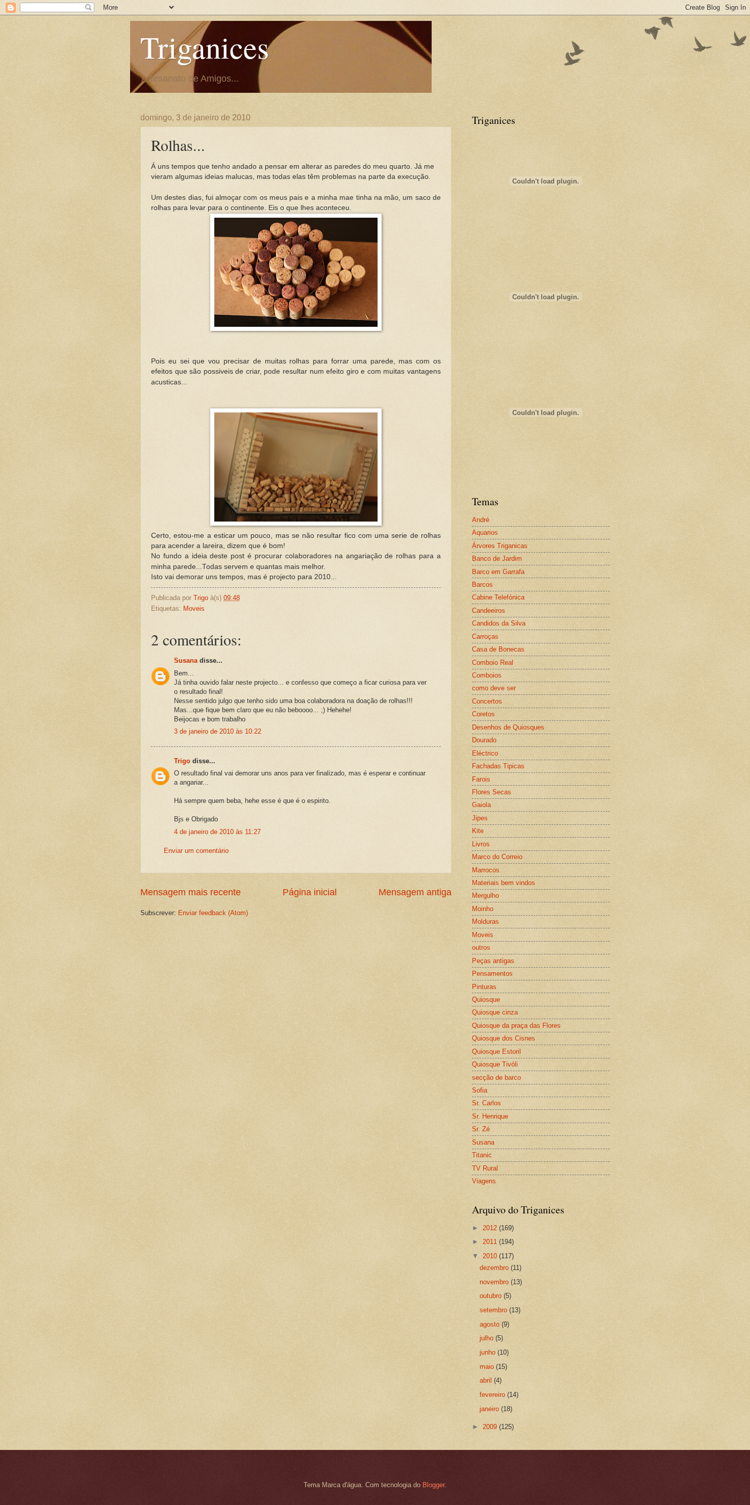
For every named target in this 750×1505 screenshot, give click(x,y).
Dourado (484, 740)
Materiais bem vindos (503, 883)
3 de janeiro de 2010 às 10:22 (217, 731)
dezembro (495, 1268)
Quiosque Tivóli (495, 1064)
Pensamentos (492, 973)
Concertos (487, 701)
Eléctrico (485, 753)
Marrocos (485, 870)
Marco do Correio (497, 857)
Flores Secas (491, 792)
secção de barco (496, 1077)
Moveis (194, 608)
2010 (491, 1256)
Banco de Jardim (497, 558)
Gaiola (481, 805)
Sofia (479, 1090)
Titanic (482, 1155)
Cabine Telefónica (498, 597)
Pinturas (484, 987)
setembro (494, 1310)
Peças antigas (493, 961)
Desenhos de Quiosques (508, 727)
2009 (491, 1427)
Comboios (487, 675)
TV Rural (485, 1168)
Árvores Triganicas (500, 546)
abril (487, 1380)
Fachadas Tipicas (498, 766)
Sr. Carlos (486, 1103)
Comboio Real (492, 662)
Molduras (485, 921)
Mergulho (485, 895)
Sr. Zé (481, 1129)
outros (481, 947)
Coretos (483, 714)
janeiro (490, 1409)
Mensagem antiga (415, 892)
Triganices (204, 47)
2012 (491, 1228)
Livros (481, 844)
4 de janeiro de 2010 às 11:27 (217, 832)
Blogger (433, 1485)
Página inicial (310, 892)
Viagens (484, 1181)
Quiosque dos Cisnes (503, 1038)
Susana (185, 660)
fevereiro (493, 1394)
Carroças (485, 636)
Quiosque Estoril (496, 1051)
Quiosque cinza (495, 1012)
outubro (492, 1296)
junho (488, 1352)
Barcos (482, 584)
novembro (495, 1282)
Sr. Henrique (490, 1116)
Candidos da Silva (499, 623)
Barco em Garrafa (498, 572)
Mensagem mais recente (190, 892)
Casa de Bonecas (498, 649)
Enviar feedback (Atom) (213, 913)
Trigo (182, 761)
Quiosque (486, 999)
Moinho (482, 909)
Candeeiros (488, 610)
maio (488, 1366)
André (480, 520)
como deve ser (494, 688)
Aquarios (485, 532)
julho (487, 1338)
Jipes (480, 818)
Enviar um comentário (196, 850)
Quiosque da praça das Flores (516, 1025)
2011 (491, 1241)
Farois (481, 779)
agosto (491, 1324)
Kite (478, 831)
